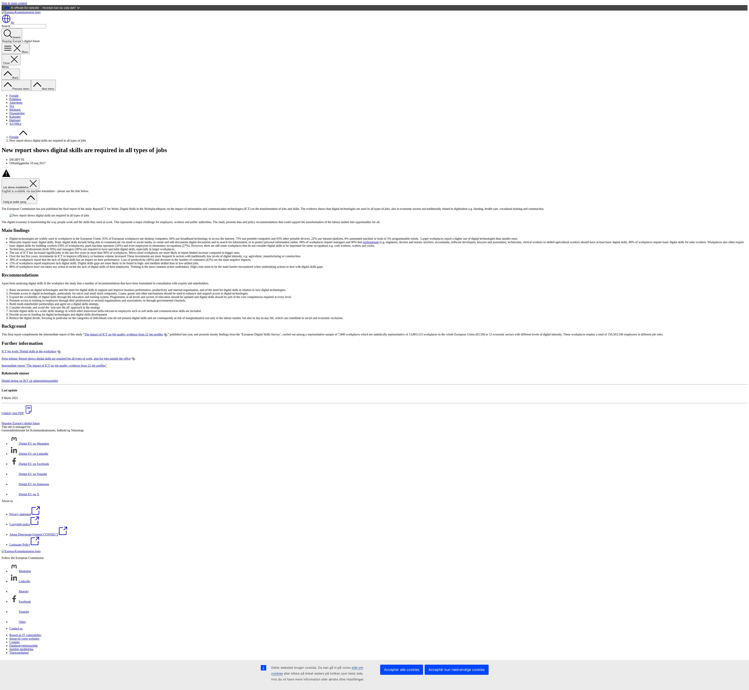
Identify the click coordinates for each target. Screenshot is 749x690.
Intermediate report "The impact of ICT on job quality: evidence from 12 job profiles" (54, 365)
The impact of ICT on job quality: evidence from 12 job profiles (123, 334)
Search (6, 26)
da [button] (12, 22)
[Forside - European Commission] (21, 12)
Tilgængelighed (18, 652)
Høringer (14, 120)
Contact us (15, 628)
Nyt (11, 106)
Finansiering (17, 113)
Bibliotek (15, 109)
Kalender (15, 116)
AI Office (15, 123)
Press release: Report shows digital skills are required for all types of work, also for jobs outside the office (66, 358)
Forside (14, 95)
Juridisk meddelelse (21, 649)
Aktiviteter (15, 102)
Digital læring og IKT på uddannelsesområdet (30, 380)
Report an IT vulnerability (25, 635)
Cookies (14, 642)
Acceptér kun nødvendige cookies (457, 670)
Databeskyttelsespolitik (23, 645)
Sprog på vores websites (24, 638)
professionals (371, 242)
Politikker (15, 99)
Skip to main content (14, 3)
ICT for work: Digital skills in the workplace (29, 351)
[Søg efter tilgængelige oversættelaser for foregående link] (166, 335)
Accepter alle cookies (401, 670)
